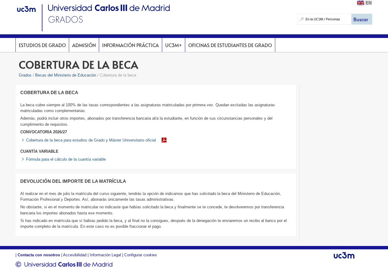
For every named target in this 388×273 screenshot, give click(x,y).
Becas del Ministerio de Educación (65, 75)
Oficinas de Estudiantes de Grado (230, 45)
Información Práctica (130, 45)
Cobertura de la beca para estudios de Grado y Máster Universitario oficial (91, 140)
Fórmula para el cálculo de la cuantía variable (66, 159)
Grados (25, 75)
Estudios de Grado (42, 45)
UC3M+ (173, 45)
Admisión (84, 45)
